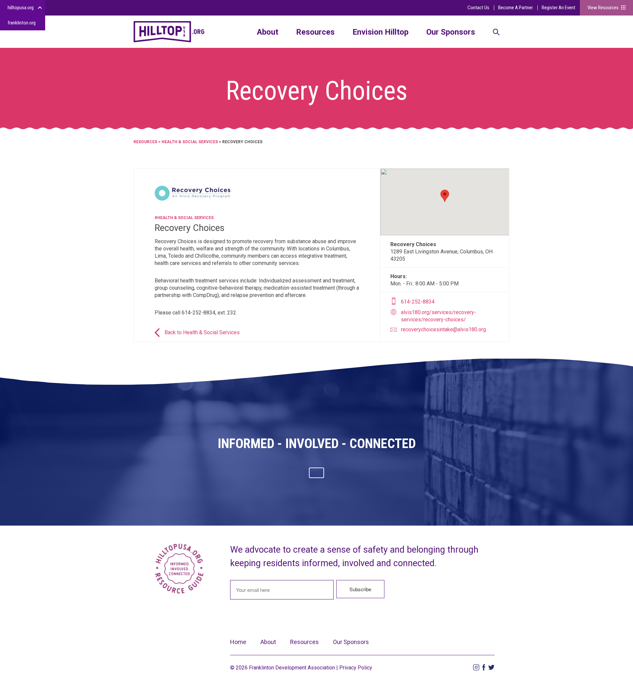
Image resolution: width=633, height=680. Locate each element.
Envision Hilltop (380, 32)
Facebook (484, 667)
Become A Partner (515, 8)
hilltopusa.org (21, 8)
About (267, 32)
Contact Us (478, 8)
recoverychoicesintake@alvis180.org (443, 329)
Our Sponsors (450, 32)
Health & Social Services (190, 142)
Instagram (476, 667)
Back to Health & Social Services (202, 332)
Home (238, 641)
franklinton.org (22, 23)
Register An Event (558, 8)
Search (496, 33)
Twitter (491, 667)
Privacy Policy (355, 667)
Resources (315, 32)
